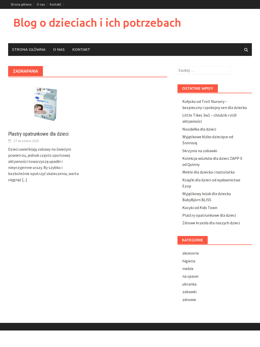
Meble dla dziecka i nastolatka (208, 172)
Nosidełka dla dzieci (199, 129)
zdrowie (189, 299)
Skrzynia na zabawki (199, 150)
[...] (24, 179)
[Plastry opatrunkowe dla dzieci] (45, 103)
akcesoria (190, 253)
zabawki (189, 291)
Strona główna (21, 4)
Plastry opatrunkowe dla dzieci (38, 134)
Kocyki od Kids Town (199, 207)
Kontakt (55, 4)
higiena (188, 260)
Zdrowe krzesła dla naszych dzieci (211, 222)
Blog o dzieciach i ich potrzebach (97, 22)
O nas (41, 4)
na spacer (190, 276)
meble (187, 268)
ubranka (189, 284)
